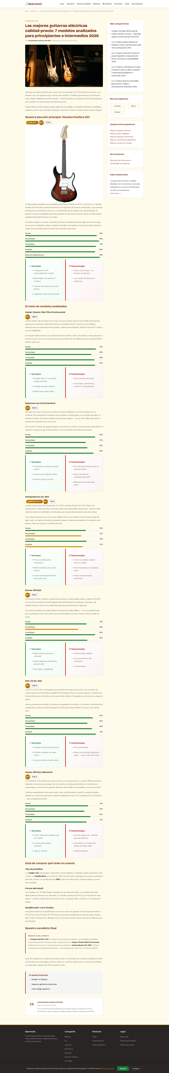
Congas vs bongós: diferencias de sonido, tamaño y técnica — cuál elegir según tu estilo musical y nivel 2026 (126, 34)
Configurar (136, 1068)
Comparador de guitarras (120, 163)
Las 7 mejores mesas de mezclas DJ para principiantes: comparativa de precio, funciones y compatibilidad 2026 (126, 57)
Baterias (68, 1037)
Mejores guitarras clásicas (120, 130)
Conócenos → (115, 193)
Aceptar (123, 1068)
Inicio (62, 4)
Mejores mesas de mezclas (121, 143)
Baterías (96, 4)
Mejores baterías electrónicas (121, 136)
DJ (66, 1041)
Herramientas (137, 4)
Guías (127, 4)
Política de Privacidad (128, 1041)
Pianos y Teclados (84, 4)
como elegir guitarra (41, 989)
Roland (117, 112)
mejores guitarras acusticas (44, 984)
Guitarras (70, 4)
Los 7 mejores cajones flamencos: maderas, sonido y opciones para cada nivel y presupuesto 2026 (126, 45)
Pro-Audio (118, 4)
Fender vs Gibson (39, 979)
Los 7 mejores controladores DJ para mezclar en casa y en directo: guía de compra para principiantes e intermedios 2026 (126, 71)
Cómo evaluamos (98, 1045)
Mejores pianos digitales (119, 133)
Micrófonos (107, 4)
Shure (133, 106)
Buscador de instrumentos (120, 160)
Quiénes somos (98, 1041)
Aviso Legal (124, 1037)
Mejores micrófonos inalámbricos (123, 140)
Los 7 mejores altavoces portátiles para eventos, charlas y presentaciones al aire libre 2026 (125, 84)
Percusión (68, 1053)
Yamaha (117, 106)
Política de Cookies (127, 1045)
